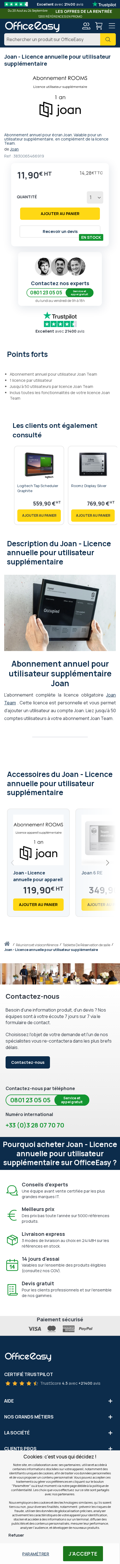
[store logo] (32, 27)
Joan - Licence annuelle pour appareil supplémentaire (38, 879)
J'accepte (83, 1553)
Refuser (16, 1535)
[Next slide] (107, 863)
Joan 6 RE (91, 873)
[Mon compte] (86, 27)
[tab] (60, 353)
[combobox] (60, 39)
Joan (14, 149)
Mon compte (86, 26)
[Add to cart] (39, 515)
